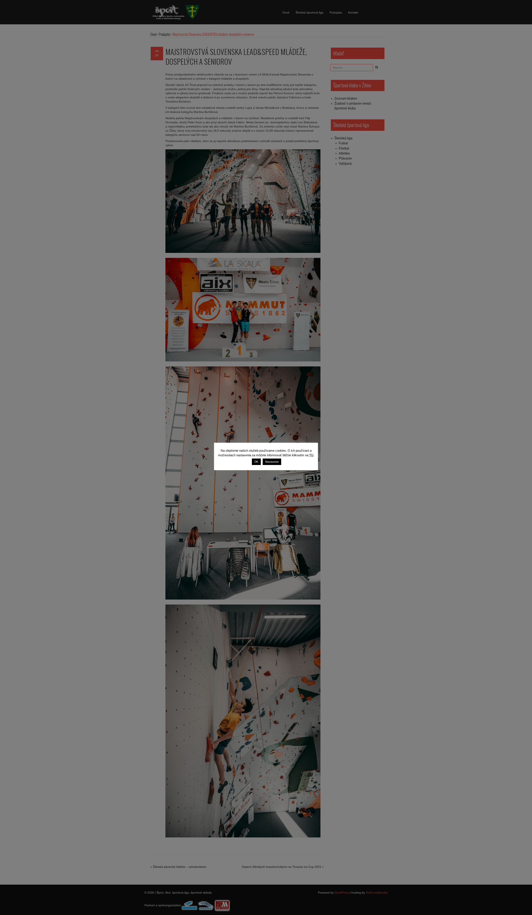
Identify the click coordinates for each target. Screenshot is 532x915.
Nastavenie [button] (272, 461)
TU (311, 455)
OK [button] (256, 461)
